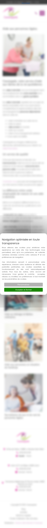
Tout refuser (26, 3)
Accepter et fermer (23, 289)
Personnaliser (23, 284)
